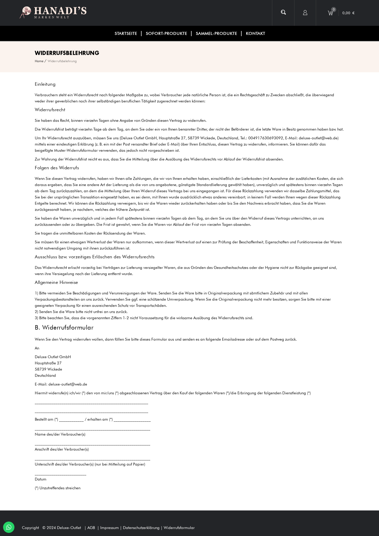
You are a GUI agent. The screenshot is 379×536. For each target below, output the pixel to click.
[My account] (305, 13)
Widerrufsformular (179, 527)
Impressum (110, 527)
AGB (91, 527)
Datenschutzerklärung (142, 527)
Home (39, 61)
